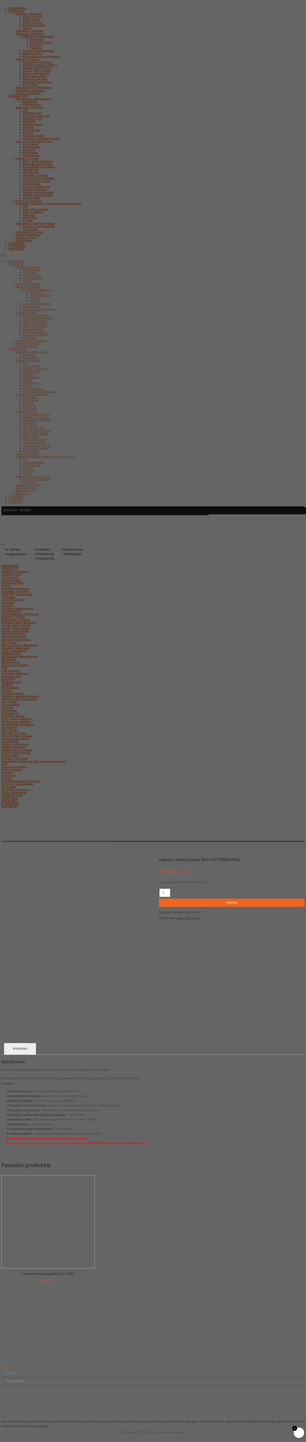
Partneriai (11, 1373)
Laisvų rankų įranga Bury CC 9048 (48, 1274)
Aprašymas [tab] (20, 1048)
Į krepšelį (232, 903)
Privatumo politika (15, 1381)
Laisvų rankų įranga (188, 918)
